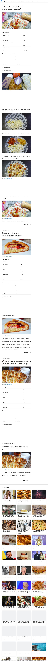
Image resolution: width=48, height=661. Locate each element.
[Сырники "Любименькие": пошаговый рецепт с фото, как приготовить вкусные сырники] (39, 588)
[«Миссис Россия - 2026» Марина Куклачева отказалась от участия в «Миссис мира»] (9, 588)
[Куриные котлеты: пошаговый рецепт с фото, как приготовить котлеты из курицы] (39, 603)
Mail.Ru (2, 660)
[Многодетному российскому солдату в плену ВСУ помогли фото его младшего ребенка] (9, 512)
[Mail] (1, 1)
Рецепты (8, 230)
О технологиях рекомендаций (20, 660)
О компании (5, 660)
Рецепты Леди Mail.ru (8, 178)
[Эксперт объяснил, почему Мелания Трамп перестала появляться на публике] (9, 497)
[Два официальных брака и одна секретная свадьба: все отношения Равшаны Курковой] (39, 633)
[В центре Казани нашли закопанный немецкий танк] (9, 573)
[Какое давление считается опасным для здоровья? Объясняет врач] (24, 527)
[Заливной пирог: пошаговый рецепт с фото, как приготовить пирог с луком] (39, 573)
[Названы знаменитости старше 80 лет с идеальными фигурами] (24, 573)
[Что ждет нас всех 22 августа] (39, 497)
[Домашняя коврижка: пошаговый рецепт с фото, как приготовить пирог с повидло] (39, 618)
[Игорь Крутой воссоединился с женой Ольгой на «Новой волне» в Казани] (39, 558)
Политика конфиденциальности (29, 660)
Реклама (9, 660)
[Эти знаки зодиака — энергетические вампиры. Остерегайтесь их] (9, 527)
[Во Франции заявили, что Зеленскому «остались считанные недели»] (9, 558)
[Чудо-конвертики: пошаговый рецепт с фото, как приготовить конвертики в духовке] (24, 497)
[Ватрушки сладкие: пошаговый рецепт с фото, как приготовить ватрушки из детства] (24, 618)
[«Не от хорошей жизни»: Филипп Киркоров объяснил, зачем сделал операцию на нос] (39, 542)
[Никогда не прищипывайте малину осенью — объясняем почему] (9, 633)
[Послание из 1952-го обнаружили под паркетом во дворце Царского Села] (39, 512)
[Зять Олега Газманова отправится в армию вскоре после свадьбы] (24, 588)
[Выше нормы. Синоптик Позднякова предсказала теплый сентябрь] (24, 649)
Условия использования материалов (39, 660)
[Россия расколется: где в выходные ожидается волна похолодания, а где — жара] (9, 649)
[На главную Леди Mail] (3, 1)
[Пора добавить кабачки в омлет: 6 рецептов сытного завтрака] (24, 633)
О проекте (14, 660)
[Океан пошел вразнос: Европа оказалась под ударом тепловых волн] (39, 649)
